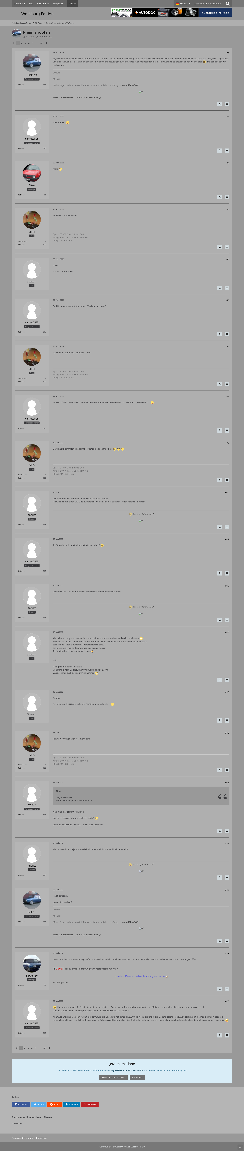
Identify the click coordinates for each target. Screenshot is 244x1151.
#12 (227, 585)
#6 (227, 300)
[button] (183, 3)
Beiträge (21, 84)
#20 (227, 1001)
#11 (227, 539)
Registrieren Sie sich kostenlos (126, 1070)
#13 (227, 632)
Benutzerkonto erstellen (113, 1077)
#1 (227, 52)
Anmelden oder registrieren (207, 3)
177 (41, 43)
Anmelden (137, 1077)
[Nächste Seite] (47, 43)
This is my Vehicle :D (142, 514)
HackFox (30, 36)
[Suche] (227, 3)
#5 (227, 259)
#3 (227, 162)
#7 (227, 346)
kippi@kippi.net (60, 982)
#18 (227, 889)
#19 (227, 953)
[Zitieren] (227, 104)
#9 (227, 442)
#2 (227, 116)
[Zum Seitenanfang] (240, 1147)
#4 (227, 209)
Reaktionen (22, 241)
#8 (227, 396)
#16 (227, 782)
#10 (227, 492)
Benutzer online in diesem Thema (32, 1117)
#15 (227, 732)
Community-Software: (122, 1146)
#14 (227, 691)
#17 (227, 843)
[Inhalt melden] (219, 104)
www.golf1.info (128, 85)
